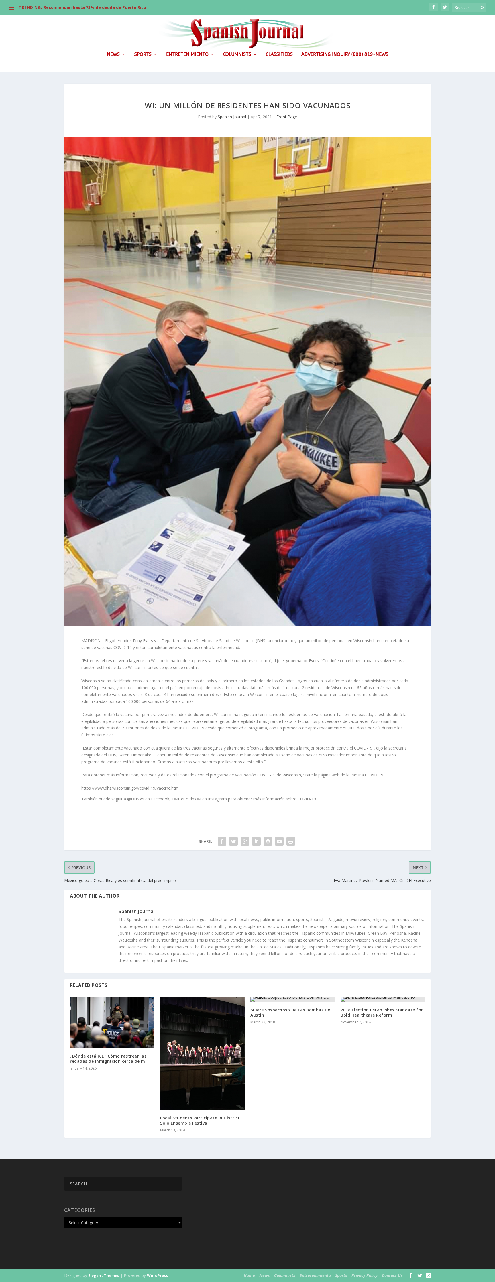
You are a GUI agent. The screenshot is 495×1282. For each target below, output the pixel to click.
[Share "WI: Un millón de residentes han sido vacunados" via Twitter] (233, 841)
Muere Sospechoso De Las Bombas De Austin (290, 1012)
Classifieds (279, 54)
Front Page (286, 116)
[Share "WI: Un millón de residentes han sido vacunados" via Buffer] (268, 841)
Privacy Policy (364, 1275)
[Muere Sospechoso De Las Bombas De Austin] (292, 999)
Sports (143, 54)
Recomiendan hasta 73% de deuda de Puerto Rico (95, 7)
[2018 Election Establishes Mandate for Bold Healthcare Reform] (383, 999)
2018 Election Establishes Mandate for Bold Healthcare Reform (382, 1012)
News (113, 54)
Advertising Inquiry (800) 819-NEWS (344, 54)
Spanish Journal (232, 116)
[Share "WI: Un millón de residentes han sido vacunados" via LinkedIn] (256, 841)
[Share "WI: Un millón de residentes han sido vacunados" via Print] (290, 841)
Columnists (237, 54)
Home (249, 1275)
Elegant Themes (103, 1275)
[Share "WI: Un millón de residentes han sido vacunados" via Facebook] (222, 841)
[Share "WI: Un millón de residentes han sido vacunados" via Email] (279, 841)
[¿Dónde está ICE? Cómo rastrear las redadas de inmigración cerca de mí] (112, 1022)
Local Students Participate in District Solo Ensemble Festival (200, 1120)
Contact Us (392, 1275)
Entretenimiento (187, 54)
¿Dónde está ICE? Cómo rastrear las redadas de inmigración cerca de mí (108, 1058)
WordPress (157, 1275)
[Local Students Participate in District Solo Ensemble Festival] (202, 1053)
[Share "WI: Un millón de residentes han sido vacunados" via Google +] (245, 841)
